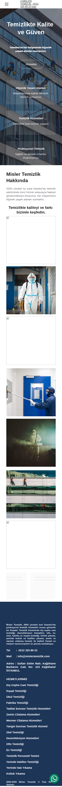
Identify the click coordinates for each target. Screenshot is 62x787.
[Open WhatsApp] (54, 778)
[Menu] (6, 4)
